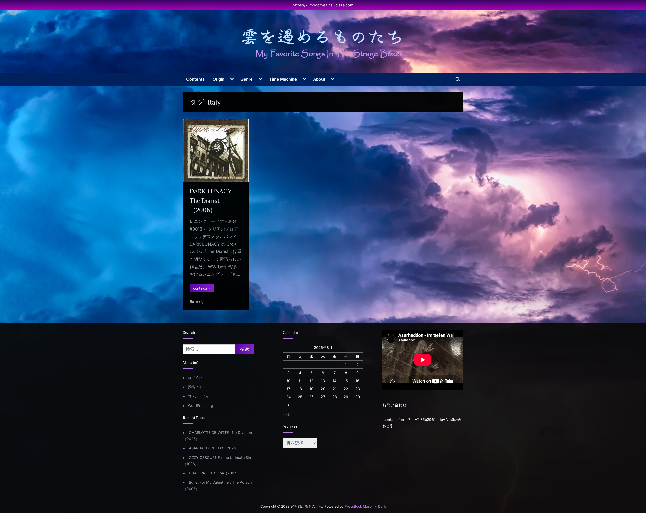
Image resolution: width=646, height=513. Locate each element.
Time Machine (283, 79)
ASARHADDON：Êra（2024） (214, 448)
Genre (246, 79)
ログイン (195, 377)
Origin (218, 79)
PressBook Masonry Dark (365, 506)
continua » (203, 289)
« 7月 (287, 414)
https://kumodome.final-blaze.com (323, 5)
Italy (199, 302)
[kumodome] (323, 44)
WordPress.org (200, 405)
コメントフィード (202, 396)
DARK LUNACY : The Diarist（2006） (212, 200)
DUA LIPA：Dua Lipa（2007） (214, 473)
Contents (195, 79)
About (319, 79)
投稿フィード (198, 387)
